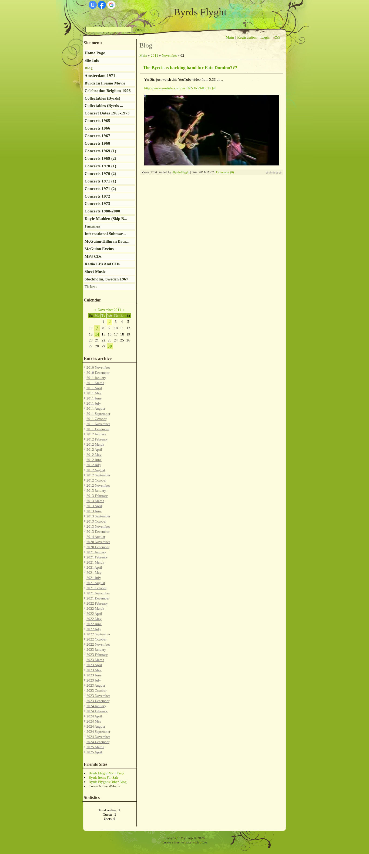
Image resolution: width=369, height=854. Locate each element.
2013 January (96, 491)
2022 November (98, 644)
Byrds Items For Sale (104, 777)
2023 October (96, 691)
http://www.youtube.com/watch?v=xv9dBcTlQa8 (180, 88)
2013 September (98, 516)
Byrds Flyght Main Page (106, 773)
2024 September (98, 732)
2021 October (96, 588)
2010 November (98, 367)
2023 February (97, 655)
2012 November (98, 485)
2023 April (94, 665)
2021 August (95, 583)
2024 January (96, 706)
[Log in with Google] (111, 5)
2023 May (94, 670)
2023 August (95, 685)
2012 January (96, 434)
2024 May (94, 721)
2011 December (97, 429)
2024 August (95, 726)
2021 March (95, 562)
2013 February (97, 496)
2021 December (97, 598)
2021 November (98, 593)
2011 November (98, 424)
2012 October (96, 480)
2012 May (94, 455)
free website (183, 842)
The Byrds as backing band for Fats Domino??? (190, 67)
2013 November (98, 526)
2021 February (97, 557)
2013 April (94, 506)
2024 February (97, 711)
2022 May (94, 619)
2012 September (98, 475)
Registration (247, 37)
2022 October (96, 639)
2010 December (97, 373)
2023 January (96, 650)
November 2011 (109, 310)
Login (265, 37)
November (169, 55)
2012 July (93, 465)
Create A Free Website (104, 786)
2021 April (94, 567)
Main (230, 37)
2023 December (97, 701)
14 (97, 334)
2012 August (95, 470)
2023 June (94, 675)
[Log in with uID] (93, 5)
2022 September (98, 634)
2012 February (97, 439)
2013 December (97, 532)
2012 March (95, 444)
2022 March (95, 608)
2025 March (95, 747)
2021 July (93, 578)
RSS (276, 37)
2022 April (94, 614)
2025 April (94, 752)
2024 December (97, 742)
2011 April (94, 388)
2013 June (94, 511)
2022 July (93, 629)
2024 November (98, 737)
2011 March (95, 383)
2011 (154, 55)
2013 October (96, 521)
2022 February (97, 603)
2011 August (95, 408)
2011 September (98, 414)
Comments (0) (225, 172)
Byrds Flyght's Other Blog (108, 782)
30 (110, 346)
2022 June (94, 624)
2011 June (94, 398)
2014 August (95, 537)
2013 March (95, 501)
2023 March (95, 660)
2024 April (94, 716)
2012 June (94, 460)
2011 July (93, 403)
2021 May (94, 573)
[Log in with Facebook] (102, 5)
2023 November (98, 696)
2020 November (98, 542)
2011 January (96, 378)
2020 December (97, 547)
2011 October (96, 419)
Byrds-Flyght (181, 172)
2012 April (94, 450)
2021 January (96, 552)
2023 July (93, 680)
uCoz (203, 842)
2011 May (94, 393)
